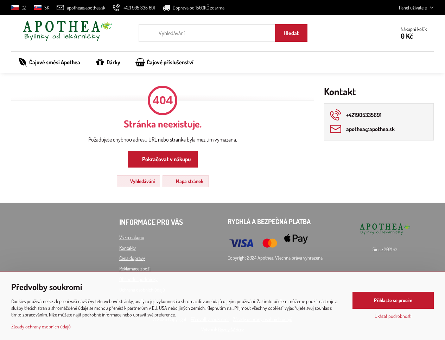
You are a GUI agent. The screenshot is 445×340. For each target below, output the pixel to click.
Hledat (291, 33)
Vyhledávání (142, 181)
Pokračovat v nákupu (166, 159)
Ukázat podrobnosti (393, 316)
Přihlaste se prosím (393, 300)
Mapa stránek (189, 181)
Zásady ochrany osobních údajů (41, 326)
